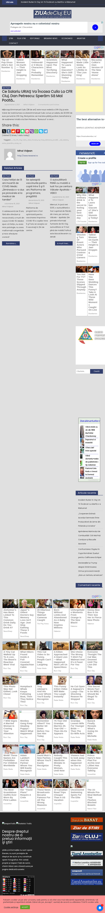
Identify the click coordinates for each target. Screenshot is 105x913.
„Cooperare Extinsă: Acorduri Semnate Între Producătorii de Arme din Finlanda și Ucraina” (89, 519)
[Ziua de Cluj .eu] (72, 846)
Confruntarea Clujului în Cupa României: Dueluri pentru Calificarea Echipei (89, 553)
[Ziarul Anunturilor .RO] (87, 853)
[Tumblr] (9, 131)
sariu (4, 143)
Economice (67, 38)
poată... (56, 140)
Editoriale (35, 38)
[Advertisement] (89, 99)
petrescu (48, 140)
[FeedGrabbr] (89, 480)
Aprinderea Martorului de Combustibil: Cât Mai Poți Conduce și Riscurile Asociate (89, 537)
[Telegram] (46, 131)
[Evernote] (22, 131)
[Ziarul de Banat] (87, 819)
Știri (11, 38)
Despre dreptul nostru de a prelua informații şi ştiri (17, 837)
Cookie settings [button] (11, 907)
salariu (65, 140)
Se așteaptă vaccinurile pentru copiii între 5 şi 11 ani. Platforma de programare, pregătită (36, 188)
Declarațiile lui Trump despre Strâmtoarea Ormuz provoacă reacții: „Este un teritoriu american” (90, 569)
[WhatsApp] (36, 131)
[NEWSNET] (87, 872)
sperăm (10, 143)
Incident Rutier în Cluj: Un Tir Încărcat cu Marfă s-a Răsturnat (48, 2)
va (20, 143)
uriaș (16, 143)
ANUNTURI (81, 38)
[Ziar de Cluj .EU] (87, 837)
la (39, 140)
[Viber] (32, 131)
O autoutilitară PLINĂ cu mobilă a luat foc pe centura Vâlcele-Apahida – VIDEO (61, 186)
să (61, 140)
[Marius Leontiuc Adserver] (87, 862)
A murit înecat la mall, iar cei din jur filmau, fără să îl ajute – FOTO (65, 243)
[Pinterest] (18, 131)
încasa (35, 140)
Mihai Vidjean (28, 104)
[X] (4, 131)
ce (14, 140)
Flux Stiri (21, 38)
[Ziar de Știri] (87, 827)
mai (42, 140)
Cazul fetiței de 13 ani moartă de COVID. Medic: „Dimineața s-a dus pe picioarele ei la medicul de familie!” (13, 189)
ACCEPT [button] (25, 907)
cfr (17, 140)
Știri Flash (6, 88)
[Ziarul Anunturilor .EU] (87, 882)
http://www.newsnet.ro (27, 155)
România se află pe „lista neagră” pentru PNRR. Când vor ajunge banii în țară (13, 243)
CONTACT (13, 43)
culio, (25, 140)
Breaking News (50, 38)
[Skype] (41, 131)
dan (29, 140)
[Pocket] (27, 131)
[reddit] (13, 131)
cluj (20, 140)
